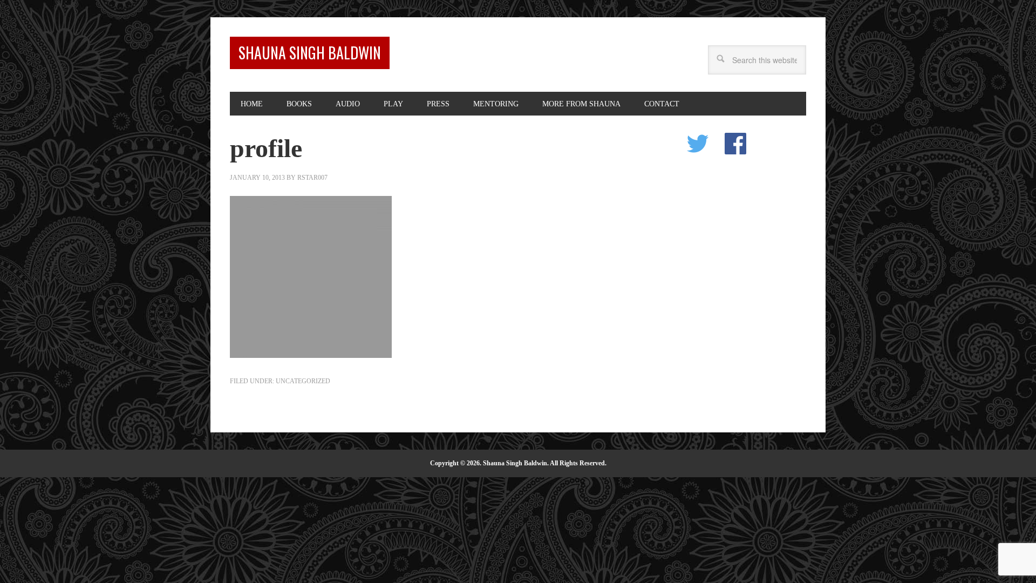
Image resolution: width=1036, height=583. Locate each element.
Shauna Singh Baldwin (309, 53)
